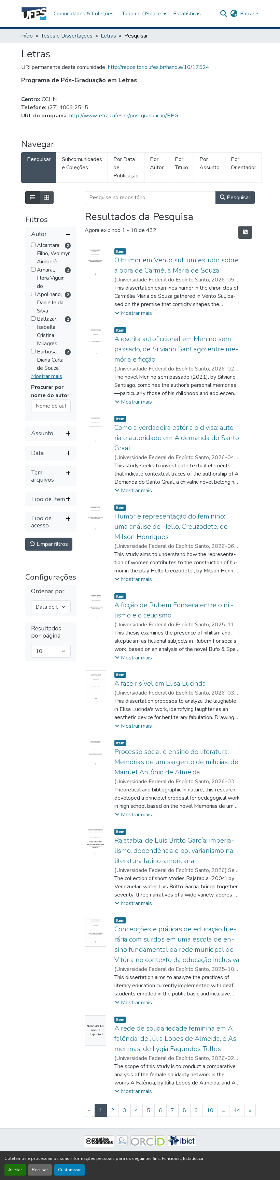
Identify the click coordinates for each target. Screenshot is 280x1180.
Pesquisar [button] (237, 197)
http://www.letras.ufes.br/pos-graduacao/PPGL (125, 115)
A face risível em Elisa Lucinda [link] (160, 683)
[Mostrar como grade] (46, 197)
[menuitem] (143, 13)
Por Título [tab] (181, 163)
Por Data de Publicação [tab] (126, 167)
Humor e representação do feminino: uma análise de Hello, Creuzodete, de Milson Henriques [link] (171, 526)
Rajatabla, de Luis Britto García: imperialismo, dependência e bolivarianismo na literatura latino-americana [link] (174, 850)
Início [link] (27, 36)
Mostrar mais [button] (46, 376)
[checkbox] (33, 245)
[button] (34, 13)
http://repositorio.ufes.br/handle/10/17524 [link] (158, 67)
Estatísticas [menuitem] (187, 13)
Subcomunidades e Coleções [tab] (82, 163)
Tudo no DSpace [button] (141, 13)
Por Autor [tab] (157, 163)
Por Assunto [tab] (209, 163)
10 (210, 1110)
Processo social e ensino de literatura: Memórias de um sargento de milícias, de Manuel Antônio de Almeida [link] (176, 762)
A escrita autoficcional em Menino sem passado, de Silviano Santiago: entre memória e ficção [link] (176, 349)
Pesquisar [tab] (39, 159)
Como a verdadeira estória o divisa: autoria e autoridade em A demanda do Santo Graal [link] (176, 438)
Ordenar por (48, 591)
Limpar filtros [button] (51, 544)
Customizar (69, 1170)
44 (237, 1110)
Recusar (40, 1170)
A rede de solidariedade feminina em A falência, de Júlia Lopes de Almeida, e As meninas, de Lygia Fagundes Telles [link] (175, 1038)
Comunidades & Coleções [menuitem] (84, 13)
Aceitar (15, 1170)
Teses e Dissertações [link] (67, 36)
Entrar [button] (248, 13)
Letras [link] (108, 36)
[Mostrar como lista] (32, 197)
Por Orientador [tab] (243, 163)
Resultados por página (46, 632)
